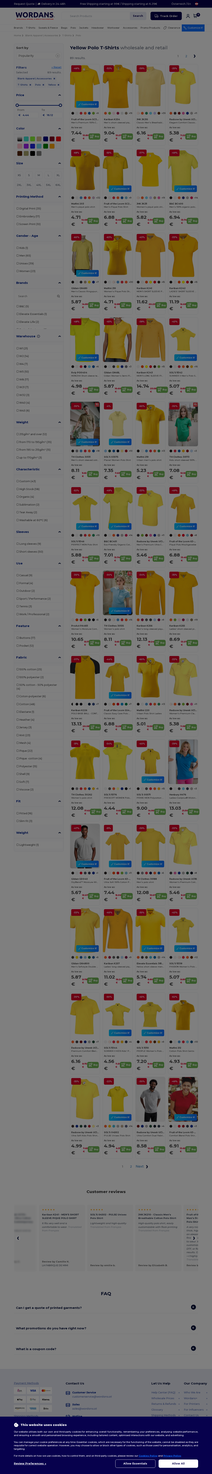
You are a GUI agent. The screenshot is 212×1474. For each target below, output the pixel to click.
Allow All (178, 1463)
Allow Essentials (135, 1463)
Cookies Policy (148, 1455)
